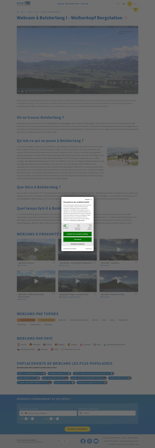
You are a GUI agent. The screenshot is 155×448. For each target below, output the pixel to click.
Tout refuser (77, 239)
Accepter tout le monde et (77, 234)
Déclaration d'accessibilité (69, 248)
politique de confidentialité (77, 220)
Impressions (89, 248)
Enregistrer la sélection (77, 244)
